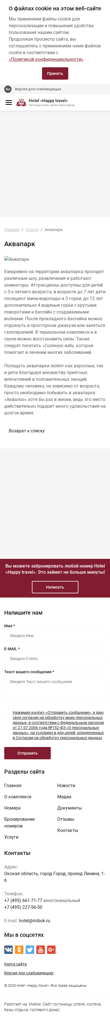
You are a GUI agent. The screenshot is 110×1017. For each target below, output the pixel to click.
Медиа (64, 796)
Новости (66, 785)
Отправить (27, 753)
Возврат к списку (27, 430)
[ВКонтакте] (8, 949)
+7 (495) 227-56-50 (23, 907)
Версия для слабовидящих (38, 89)
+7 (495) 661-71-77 (23, 900)
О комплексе (17, 796)
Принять (55, 73)
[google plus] (51, 949)
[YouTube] (40, 949)
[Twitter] (30, 949)
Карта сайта (15, 964)
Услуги (11, 837)
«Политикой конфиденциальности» (46, 59)
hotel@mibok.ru (34, 920)
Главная (12, 785)
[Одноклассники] (19, 949)
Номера (12, 808)
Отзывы (65, 819)
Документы (69, 808)
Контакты (67, 830)
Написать (55, 587)
